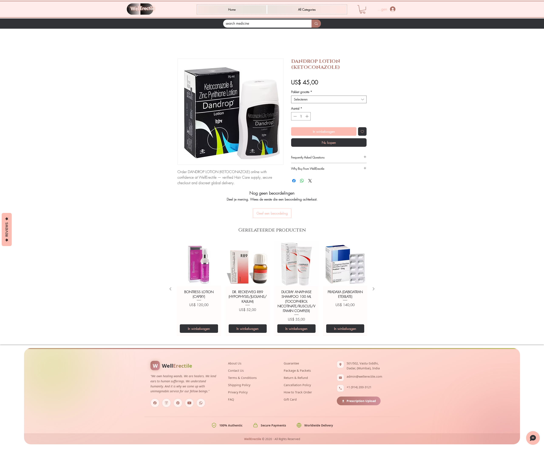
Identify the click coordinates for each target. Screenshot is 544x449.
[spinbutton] (301, 117)
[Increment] (307, 117)
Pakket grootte (301, 93)
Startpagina (185, 44)
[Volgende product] (373, 265)
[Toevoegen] (362, 132)
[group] (272, 266)
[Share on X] (310, 181)
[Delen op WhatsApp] (302, 181)
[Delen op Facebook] (293, 181)
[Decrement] (295, 117)
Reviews (6, 229)
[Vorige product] (170, 265)
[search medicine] (316, 24)
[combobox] (329, 100)
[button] (307, 9)
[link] (362, 9)
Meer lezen (184, 188)
